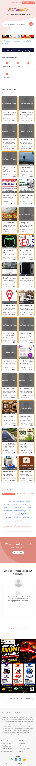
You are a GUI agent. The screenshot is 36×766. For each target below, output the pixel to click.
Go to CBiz (18, 553)
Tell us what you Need (17, 50)
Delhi (28, 41)
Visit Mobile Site (7, 752)
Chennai (23, 41)
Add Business (7, 746)
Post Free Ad (6, 743)
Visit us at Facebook (9, 749)
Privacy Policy (25, 749)
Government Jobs (8, 494)
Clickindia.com (12, 764)
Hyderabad (6, 41)
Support (23, 743)
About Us (5, 740)
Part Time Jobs (21, 494)
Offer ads (5, 93)
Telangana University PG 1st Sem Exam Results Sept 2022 (18, 507)
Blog (21, 752)
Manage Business (28, 3)
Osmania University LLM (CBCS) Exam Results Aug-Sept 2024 (18, 514)
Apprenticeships (10, 526)
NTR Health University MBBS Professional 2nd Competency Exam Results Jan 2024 (18, 501)
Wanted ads (16, 93)
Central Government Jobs (25, 526)
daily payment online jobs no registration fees (18, 698)
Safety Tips (24, 740)
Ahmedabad (15, 41)
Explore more (18, 521)
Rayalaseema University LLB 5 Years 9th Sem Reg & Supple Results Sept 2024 (18, 517)
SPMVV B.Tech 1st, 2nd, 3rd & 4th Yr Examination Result (18, 504)
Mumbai (5, 43)
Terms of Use (24, 746)
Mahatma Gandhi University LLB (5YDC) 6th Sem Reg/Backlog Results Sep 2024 (18, 511)
